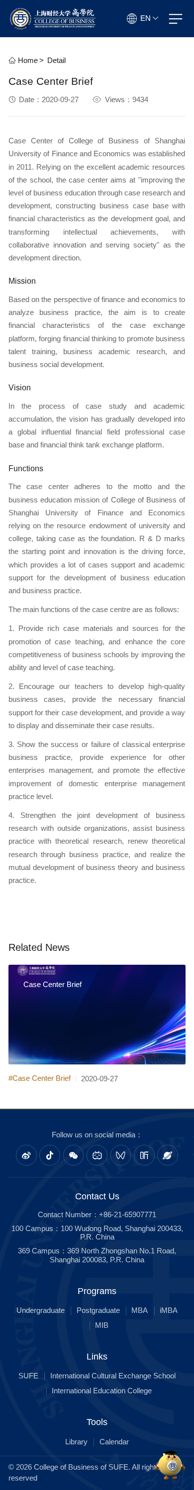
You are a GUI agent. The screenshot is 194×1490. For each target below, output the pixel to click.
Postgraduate (98, 1310)
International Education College (102, 1391)
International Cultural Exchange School (113, 1376)
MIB (101, 1325)
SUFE (28, 1376)
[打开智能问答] (170, 1466)
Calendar (114, 1442)
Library (76, 1442)
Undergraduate (40, 1310)
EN (145, 18)
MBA (139, 1310)
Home (27, 60)
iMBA (169, 1310)
